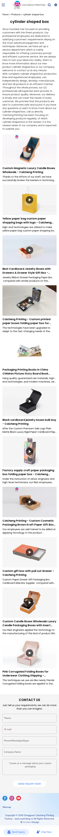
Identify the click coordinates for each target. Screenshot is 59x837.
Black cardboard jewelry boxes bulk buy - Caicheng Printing (29, 422)
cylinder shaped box (33, 14)
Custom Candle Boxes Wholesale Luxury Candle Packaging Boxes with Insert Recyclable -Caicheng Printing (29, 623)
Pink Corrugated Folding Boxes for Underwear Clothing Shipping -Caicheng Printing (25, 674)
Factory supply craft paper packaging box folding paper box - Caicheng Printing (28, 472)
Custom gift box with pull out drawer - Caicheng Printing (28, 573)
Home (5, 14)
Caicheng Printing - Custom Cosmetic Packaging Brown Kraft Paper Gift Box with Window (28, 523)
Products (15, 14)
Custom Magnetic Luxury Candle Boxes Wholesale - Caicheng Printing (28, 170)
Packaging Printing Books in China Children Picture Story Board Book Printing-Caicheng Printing (25, 372)
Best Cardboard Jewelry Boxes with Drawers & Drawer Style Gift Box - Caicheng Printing (26, 271)
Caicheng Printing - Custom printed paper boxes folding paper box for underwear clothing (26, 321)
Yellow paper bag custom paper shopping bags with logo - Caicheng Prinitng (26, 221)
